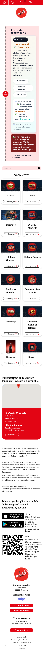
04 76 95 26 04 (11, 421)
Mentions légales (21, 637)
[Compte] (30, 2)
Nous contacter (21, 610)
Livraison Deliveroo (21, 88)
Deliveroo (25, 119)
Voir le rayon (9, 201)
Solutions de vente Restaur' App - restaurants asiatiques (21, 647)
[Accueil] (4, 2)
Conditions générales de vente (21, 640)
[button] (18, 386)
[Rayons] (13, 2)
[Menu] (38, 2)
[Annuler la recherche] (39, 168)
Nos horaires (12, 434)
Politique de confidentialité (21, 643)
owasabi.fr (20, 111)
